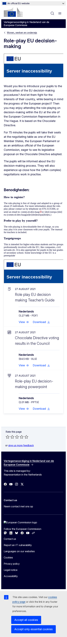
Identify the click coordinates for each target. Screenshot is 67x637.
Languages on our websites (19, 551)
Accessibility (11, 576)
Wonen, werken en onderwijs (22, 32)
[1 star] (7, 437)
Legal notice (10, 569)
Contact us (10, 538)
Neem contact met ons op (18, 506)
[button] (24, 322)
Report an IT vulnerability (18, 545)
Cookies (8, 557)
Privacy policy (12, 563)
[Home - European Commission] (13, 12)
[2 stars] (10, 437)
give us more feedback (21, 445)
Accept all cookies (26, 619)
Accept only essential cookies (33, 629)
